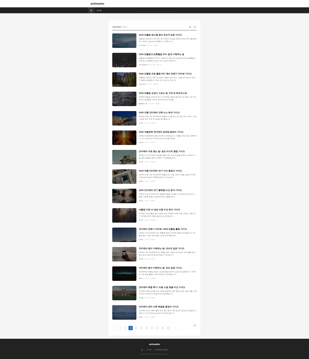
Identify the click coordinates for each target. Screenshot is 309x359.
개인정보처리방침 (161, 350)
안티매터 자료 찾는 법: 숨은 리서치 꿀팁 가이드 (162, 151)
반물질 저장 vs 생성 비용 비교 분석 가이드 (159, 209)
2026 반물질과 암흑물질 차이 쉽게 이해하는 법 (161, 54)
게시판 (98, 10)
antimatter (97, 3)
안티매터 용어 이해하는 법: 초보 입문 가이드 (160, 268)
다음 (173, 328)
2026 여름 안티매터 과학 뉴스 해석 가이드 (159, 112)
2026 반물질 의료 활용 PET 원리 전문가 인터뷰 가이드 (165, 73)
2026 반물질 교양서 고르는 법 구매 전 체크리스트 (163, 93)
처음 (114, 328)
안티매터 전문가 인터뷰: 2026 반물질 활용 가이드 (163, 229)
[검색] (190, 27)
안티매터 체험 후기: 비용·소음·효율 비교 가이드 (162, 287)
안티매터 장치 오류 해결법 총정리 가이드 (159, 306)
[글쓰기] (195, 27)
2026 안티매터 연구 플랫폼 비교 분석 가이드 (160, 190)
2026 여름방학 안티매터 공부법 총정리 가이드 (161, 132)
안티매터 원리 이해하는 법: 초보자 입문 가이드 (161, 248)
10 (168, 328)
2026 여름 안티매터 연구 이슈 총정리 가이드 (160, 171)
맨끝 (178, 328)
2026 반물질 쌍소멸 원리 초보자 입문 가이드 (160, 35)
